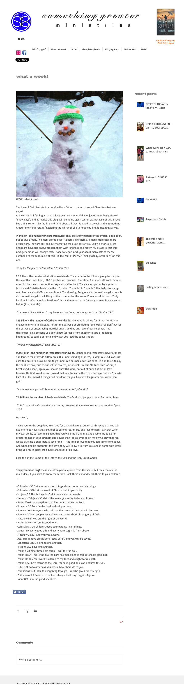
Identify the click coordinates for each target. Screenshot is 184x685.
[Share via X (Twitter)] (26, 611)
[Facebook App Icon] (24, 52)
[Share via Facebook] (18, 611)
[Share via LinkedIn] (35, 611)
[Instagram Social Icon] (18, 52)
